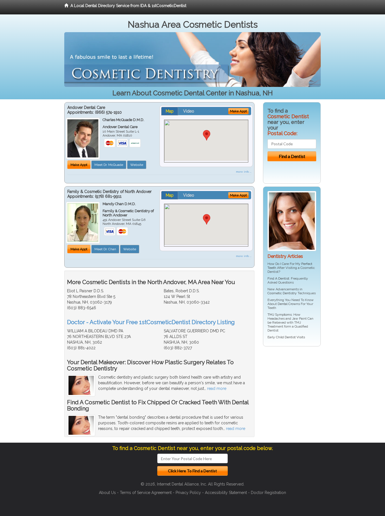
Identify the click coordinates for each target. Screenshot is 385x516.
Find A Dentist (278, 278)
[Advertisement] (292, 394)
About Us (107, 492)
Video (188, 111)
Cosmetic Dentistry (282, 293)
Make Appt (78, 165)
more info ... (243, 171)
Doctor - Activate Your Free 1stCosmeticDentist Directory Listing (151, 322)
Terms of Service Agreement (146, 492)
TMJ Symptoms (279, 315)
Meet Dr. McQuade (108, 165)
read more (216, 388)
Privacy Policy (188, 492)
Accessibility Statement (226, 492)
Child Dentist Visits (290, 337)
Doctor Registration (268, 492)
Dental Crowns (289, 304)
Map (170, 111)
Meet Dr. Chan (105, 249)
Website (136, 165)
